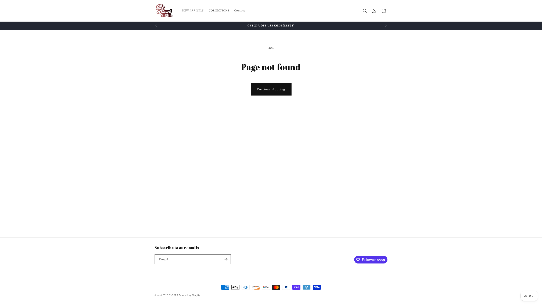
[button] (365, 10)
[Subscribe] (226, 259)
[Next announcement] (386, 26)
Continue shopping (271, 89)
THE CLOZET (170, 295)
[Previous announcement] (156, 26)
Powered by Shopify (189, 295)
